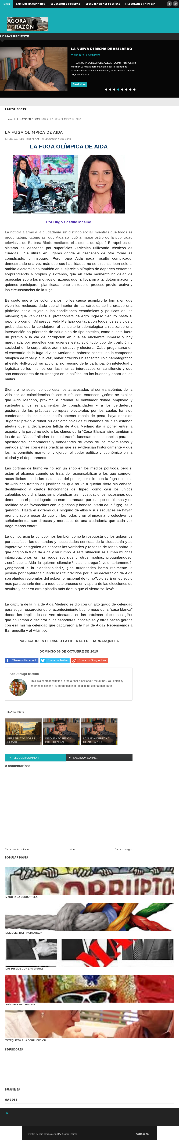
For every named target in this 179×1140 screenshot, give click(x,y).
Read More (79, 84)
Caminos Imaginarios (30, 3)
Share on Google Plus (92, 660)
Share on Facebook (24, 660)
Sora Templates (46, 1134)
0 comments (93, 55)
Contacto (142, 1134)
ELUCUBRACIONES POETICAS (103, 3)
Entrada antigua (124, 849)
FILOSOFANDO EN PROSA (140, 3)
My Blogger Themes (67, 1134)
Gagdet (11, 1100)
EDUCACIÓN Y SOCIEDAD (58, 139)
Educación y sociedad (65, 3)
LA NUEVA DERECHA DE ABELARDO (101, 48)
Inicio (7, 3)
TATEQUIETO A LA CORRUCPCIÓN (25, 1040)
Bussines (12, 1089)
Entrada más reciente (17, 849)
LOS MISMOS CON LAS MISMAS (24, 968)
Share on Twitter (58, 660)
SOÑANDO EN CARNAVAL (20, 1004)
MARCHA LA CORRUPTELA (21, 897)
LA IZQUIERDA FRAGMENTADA (23, 932)
